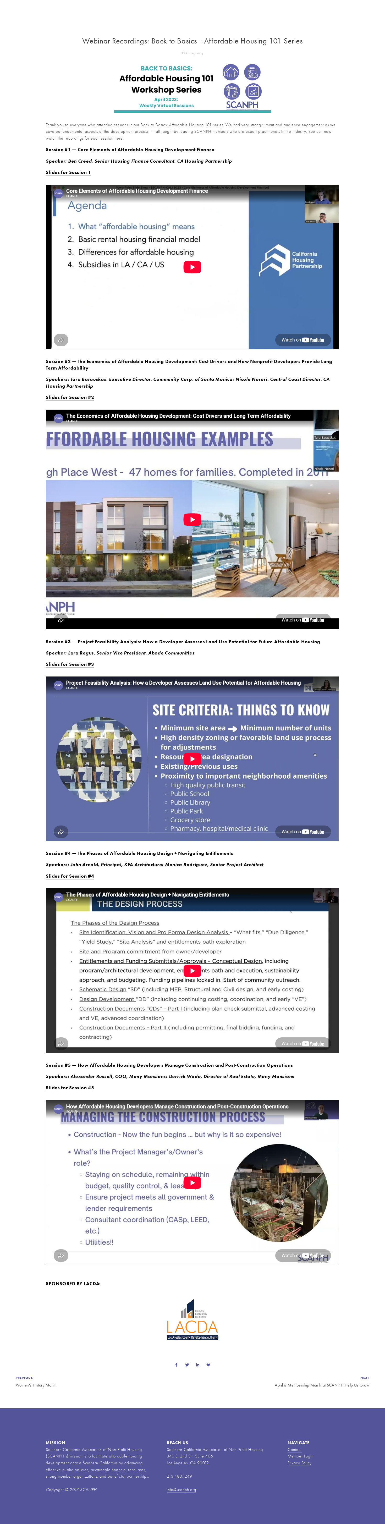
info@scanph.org (181, 1489)
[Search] (67, 8)
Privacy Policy (300, 1463)
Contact (295, 1449)
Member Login (301, 1456)
